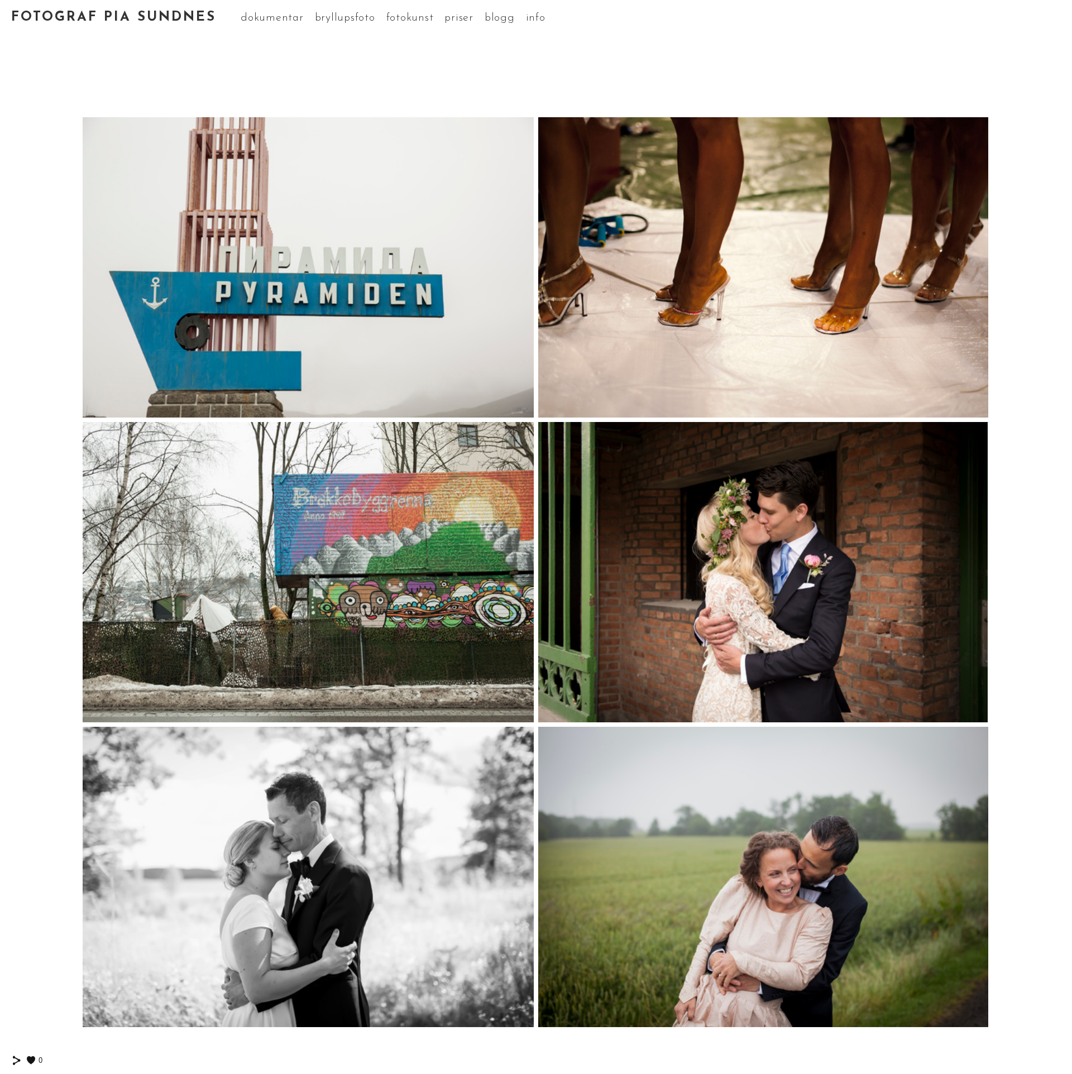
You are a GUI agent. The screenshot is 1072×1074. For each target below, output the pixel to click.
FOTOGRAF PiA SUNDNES (113, 17)
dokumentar (272, 17)
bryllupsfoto (345, 17)
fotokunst (410, 17)
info (535, 17)
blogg (500, 17)
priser (458, 17)
